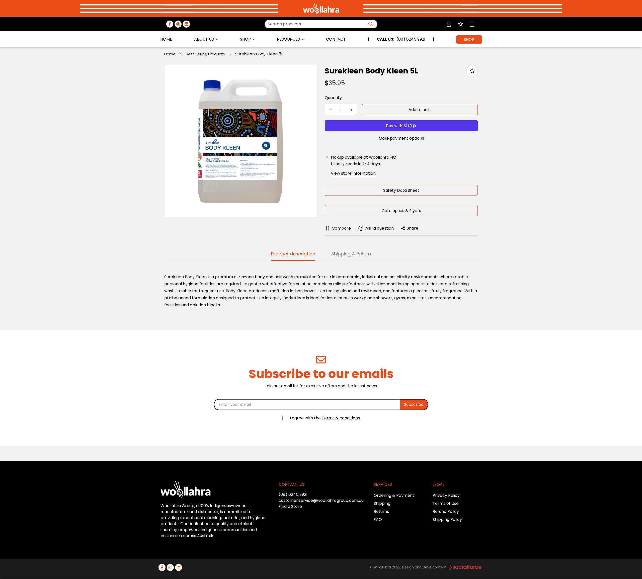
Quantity (333, 98)
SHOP (245, 39)
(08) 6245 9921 (293, 494)
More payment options (401, 138)
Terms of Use (446, 503)
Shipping (382, 503)
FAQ (378, 519)
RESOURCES (288, 39)
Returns (381, 511)
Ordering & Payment (394, 495)
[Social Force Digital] (465, 567)
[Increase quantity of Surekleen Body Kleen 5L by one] (351, 110)
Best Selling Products (205, 54)
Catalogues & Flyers (401, 211)
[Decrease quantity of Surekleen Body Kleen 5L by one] (330, 110)
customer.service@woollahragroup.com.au (321, 500)
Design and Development (424, 567)
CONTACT (336, 39)
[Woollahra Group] (321, 8)
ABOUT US (204, 39)
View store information (353, 173)
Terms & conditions (341, 418)
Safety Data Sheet (401, 190)
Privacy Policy (446, 495)
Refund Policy (446, 511)
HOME (166, 39)
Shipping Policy (447, 519)
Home (170, 54)
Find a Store (290, 506)
